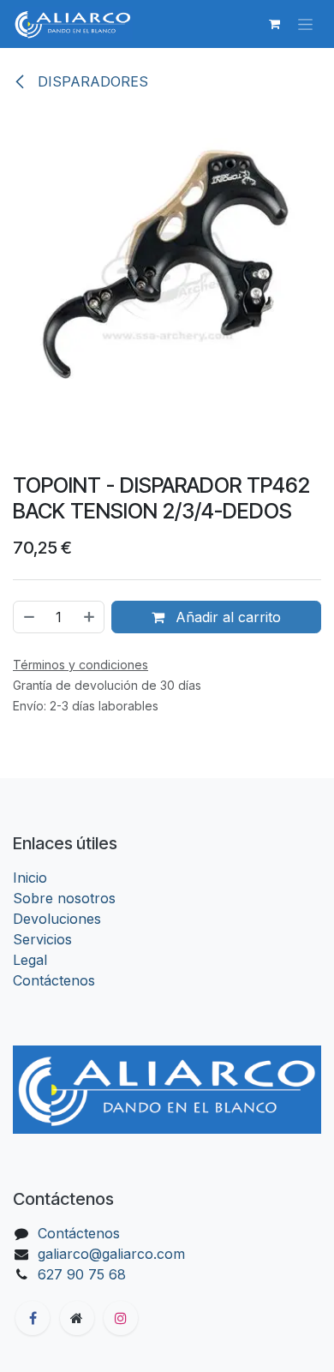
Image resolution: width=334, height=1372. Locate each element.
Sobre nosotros (64, 898)
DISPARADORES (90, 81)
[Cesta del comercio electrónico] (274, 24)
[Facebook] (32, 1318)
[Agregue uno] (89, 617)
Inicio (30, 877)
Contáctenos (54, 980)
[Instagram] (121, 1318)
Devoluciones (57, 918)
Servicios (42, 939)
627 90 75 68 (82, 1274)
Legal (30, 959)
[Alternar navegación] (305, 24)
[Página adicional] (77, 1318)
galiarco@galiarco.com (111, 1253)
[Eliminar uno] (28, 617)
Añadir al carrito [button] (226, 617)
